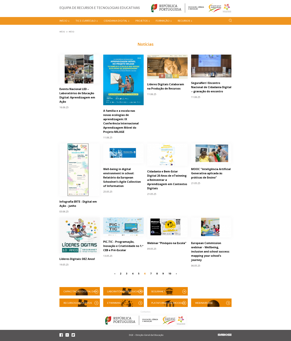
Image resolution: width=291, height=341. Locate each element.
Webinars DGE (204, 302)
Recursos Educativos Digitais (77, 304)
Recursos (184, 20)
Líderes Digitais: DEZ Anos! (77, 259)
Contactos (145, 311)
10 (169, 273)
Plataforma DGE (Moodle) (168, 302)
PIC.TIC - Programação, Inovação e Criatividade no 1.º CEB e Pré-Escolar (123, 246)
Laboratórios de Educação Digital (125, 292)
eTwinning (114, 302)
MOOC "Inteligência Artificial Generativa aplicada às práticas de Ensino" (211, 173)
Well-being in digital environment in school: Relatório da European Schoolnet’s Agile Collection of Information (122, 177)
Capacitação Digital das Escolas (79, 292)
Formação (163, 20)
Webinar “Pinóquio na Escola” (166, 243)
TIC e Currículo (85, 20)
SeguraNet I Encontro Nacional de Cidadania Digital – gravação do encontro (211, 87)
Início (63, 20)
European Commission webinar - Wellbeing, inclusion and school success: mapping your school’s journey (210, 251)
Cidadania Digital (115, 20)
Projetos (141, 20)
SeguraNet (158, 291)
